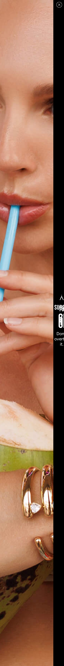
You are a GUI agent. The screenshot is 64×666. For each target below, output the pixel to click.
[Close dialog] (59, 4)
